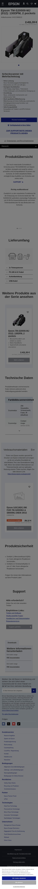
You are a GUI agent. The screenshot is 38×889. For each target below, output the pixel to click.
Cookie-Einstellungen (19, 886)
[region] (19, 877)
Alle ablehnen (19, 882)
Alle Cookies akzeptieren (19, 878)
